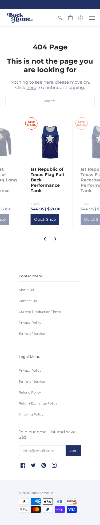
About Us (26, 290)
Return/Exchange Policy (38, 403)
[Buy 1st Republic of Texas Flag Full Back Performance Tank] (50, 142)
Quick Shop (45, 219)
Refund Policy (30, 392)
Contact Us (28, 301)
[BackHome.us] (20, 17)
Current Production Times (40, 312)
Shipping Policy (31, 414)
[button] (60, 17)
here (31, 87)
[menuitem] (60, 17)
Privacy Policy (30, 323)
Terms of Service (32, 334)
